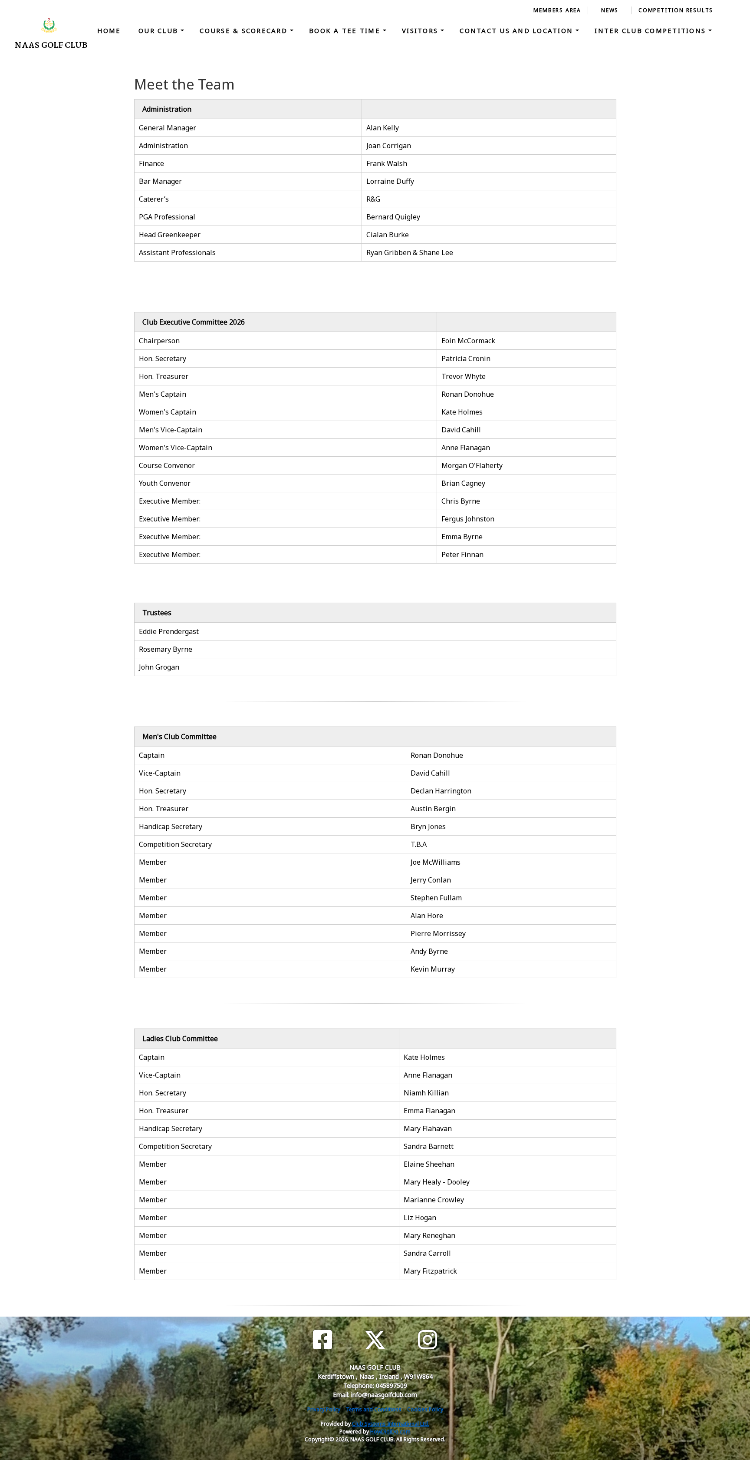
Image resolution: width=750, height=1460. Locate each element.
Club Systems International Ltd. (390, 1423)
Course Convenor (167, 465)
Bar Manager (160, 181)
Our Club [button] (159, 30)
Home (109, 30)
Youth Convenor (165, 483)
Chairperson (159, 340)
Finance (151, 163)
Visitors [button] (421, 30)
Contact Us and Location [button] (518, 30)
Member (153, 862)
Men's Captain (162, 394)
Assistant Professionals (177, 252)
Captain (151, 755)
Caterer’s (154, 199)
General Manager (167, 128)
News (609, 10)
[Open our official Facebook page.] (322, 1340)
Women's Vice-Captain (175, 447)
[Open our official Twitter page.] (375, 1340)
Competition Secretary (175, 844)
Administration (163, 145)
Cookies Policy (425, 1409)
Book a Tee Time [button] (346, 30)
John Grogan (159, 667)
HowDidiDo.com (390, 1431)
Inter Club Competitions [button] (651, 30)
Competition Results (675, 10)
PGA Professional (167, 217)
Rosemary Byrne (165, 649)
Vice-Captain (160, 773)
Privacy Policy (323, 1409)
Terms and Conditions (373, 1409)
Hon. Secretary (162, 358)
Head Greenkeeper (170, 234)
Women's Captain (167, 412)
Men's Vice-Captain (170, 430)
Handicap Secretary (170, 826)
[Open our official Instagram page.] (427, 1340)
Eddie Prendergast (169, 631)
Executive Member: (170, 501)
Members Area (557, 10)
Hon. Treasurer (163, 376)
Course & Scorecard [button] (245, 30)
